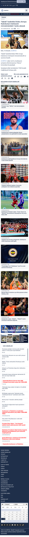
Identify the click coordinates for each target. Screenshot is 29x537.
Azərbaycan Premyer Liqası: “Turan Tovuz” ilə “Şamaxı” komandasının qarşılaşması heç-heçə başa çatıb (13, 213)
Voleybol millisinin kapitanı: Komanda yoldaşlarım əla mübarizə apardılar (11, 186)
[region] (15, 396)
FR (9, 5)
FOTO (2, 476)
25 (8, 519)
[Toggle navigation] (26, 10)
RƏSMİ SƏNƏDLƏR (5, 452)
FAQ (2, 495)
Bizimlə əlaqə (5, 479)
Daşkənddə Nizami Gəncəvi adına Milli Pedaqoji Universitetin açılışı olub (15, 381)
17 (4, 516)
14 (20, 514)
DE (7, 5)
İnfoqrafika (4, 472)
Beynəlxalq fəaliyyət (7, 487)
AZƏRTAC (14, 50)
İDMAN (4, 17)
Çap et (12, 28)
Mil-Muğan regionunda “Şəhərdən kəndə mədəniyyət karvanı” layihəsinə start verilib (13, 394)
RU (3, 5)
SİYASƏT (3, 454)
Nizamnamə (4, 483)
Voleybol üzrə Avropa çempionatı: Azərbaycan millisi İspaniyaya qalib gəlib (13, 240)
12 (12, 514)
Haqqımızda (4, 481)
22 (23, 516)
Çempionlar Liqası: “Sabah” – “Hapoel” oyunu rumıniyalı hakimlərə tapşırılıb (13, 319)
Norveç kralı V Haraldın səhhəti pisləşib (12, 399)
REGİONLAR (4, 458)
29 (23, 519)
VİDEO (2, 474)
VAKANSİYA (4, 490)
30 (27, 519)
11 (8, 514)
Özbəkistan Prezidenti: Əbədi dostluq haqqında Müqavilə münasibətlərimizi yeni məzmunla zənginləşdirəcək (14, 431)
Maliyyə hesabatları (7, 485)
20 (16, 516)
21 (20, 516)
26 (12, 519)
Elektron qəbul (5, 493)
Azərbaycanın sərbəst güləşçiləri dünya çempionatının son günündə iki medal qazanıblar (14, 133)
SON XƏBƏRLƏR (8, 346)
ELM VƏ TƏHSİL (5, 464)
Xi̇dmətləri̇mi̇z (5, 489)
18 (8, 516)
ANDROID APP (4, 499)
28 (20, 519)
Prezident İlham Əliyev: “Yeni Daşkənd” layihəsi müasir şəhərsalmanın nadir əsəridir (14, 424)
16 (27, 514)
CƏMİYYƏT (3, 460)
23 (27, 516)
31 (4, 521)
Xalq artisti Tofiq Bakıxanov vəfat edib (12, 418)
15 (23, 514)
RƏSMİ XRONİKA (5, 450)
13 (16, 514)
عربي (13, 5)
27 (16, 519)
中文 (17, 5)
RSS (2, 497)
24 (4, 519)
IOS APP (3, 501)
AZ (1, 5)
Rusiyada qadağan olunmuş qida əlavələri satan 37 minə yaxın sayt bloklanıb (13, 349)
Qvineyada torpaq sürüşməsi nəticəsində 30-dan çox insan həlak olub (13, 375)
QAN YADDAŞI (4, 470)
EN (5, 5)
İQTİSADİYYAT (4, 456)
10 (4, 514)
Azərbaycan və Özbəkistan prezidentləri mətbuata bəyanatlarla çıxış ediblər (14, 412)
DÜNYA (3, 468)
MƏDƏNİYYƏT (4, 462)
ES (10, 5)
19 (12, 516)
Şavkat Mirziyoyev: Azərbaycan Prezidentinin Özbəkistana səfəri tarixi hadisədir (14, 438)
